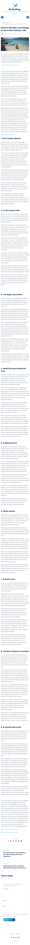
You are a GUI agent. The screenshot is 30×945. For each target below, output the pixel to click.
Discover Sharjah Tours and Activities (10, 65)
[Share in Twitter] (11, 841)
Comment (6, 889)
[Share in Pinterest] (16, 841)
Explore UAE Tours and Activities (9, 829)
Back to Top (15, 941)
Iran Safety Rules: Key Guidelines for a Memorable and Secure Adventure (14, 854)
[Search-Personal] (2, 17)
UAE (9, 34)
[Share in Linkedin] (13, 841)
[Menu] (27, 17)
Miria (5, 34)
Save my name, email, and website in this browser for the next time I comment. (15, 915)
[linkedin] (18, 937)
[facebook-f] (11, 937)
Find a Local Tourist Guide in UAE (9, 832)
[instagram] (16, 937)
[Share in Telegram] (18, 841)
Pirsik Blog (15, 9)
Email (5, 906)
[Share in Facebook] (8, 841)
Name (5, 900)
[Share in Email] (21, 841)
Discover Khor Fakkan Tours (8, 134)
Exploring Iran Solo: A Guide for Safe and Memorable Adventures (14, 867)
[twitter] (13, 937)
